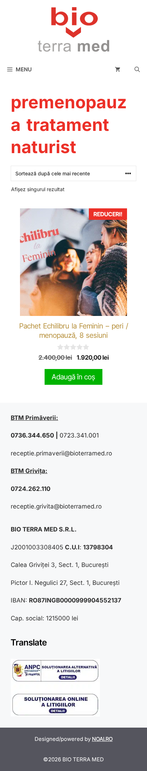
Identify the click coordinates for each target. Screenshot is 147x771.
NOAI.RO (102, 738)
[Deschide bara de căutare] (137, 69)
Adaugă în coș (73, 377)
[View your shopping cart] (117, 69)
